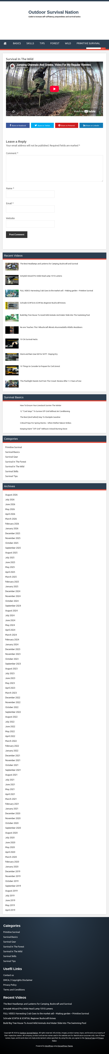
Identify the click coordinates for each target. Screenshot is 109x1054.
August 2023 (11, 668)
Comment (12, 153)
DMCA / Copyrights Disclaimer (17, 980)
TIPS (42, 43)
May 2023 (10, 683)
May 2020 (10, 847)
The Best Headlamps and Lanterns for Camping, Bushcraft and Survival (37, 1004)
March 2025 (11, 577)
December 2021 (12, 755)
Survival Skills (11, 471)
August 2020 (11, 833)
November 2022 (12, 702)
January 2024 (11, 644)
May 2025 (10, 567)
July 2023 (9, 673)
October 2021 (11, 765)
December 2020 (12, 813)
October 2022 (11, 707)
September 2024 (13, 606)
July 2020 (9, 837)
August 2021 (11, 775)
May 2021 (10, 789)
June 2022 (10, 726)
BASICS (17, 43)
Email (10, 203)
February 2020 (12, 862)
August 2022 (11, 717)
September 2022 (13, 712)
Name (10, 188)
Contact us (8, 975)
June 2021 (10, 784)
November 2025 (12, 538)
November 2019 (12, 876)
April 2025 (10, 572)
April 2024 (10, 630)
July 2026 (9, 499)
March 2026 (11, 519)
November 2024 (12, 596)
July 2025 (9, 557)
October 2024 (11, 601)
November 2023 (12, 654)
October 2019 (11, 881)
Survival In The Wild (19, 59)
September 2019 (13, 886)
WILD (68, 43)
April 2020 (10, 852)
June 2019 (10, 900)
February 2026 (12, 523)
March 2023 (11, 693)
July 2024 (9, 615)
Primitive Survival (13, 447)
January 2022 (11, 750)
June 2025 (10, 562)
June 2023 (10, 678)
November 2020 (12, 818)
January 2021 (11, 808)
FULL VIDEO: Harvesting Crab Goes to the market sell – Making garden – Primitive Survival (46, 1013)
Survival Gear (11, 457)
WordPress (49, 1046)
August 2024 (11, 610)
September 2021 (13, 770)
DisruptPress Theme (65, 1046)
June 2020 (10, 842)
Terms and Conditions (14, 989)
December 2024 (12, 591)
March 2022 (11, 741)
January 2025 (11, 586)
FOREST (54, 43)
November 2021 (12, 760)
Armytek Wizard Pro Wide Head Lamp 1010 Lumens (28, 1008)
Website (10, 218)
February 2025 (12, 581)
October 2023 (11, 659)
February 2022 (12, 746)
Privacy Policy (9, 985)
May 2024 (10, 625)
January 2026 (11, 528)
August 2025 (11, 552)
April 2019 (10, 910)
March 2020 (11, 857)
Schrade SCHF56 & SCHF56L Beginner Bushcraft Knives (29, 1018)
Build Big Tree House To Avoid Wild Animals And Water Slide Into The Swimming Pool (44, 1023)
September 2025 (13, 548)
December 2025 (12, 533)
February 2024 (12, 639)
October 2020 (11, 823)
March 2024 (11, 635)
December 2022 (12, 697)
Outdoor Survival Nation (53, 12)
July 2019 (9, 895)
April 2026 (10, 514)
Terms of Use (90, 1038)
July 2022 (9, 721)
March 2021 (11, 799)
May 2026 (10, 509)
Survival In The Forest (15, 462)
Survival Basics (12, 452)
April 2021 (10, 794)
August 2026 (11, 495)
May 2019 (10, 905)
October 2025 (11, 543)
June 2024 (10, 620)
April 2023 (10, 688)
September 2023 (13, 663)
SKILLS (30, 43)
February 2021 (12, 804)
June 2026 (10, 504)
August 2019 (11, 891)
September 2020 (13, 828)
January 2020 (11, 866)
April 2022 (10, 736)
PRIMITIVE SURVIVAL (88, 43)
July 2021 (9, 779)
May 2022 (10, 731)
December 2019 (12, 871)
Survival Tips (11, 476)
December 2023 (12, 649)
